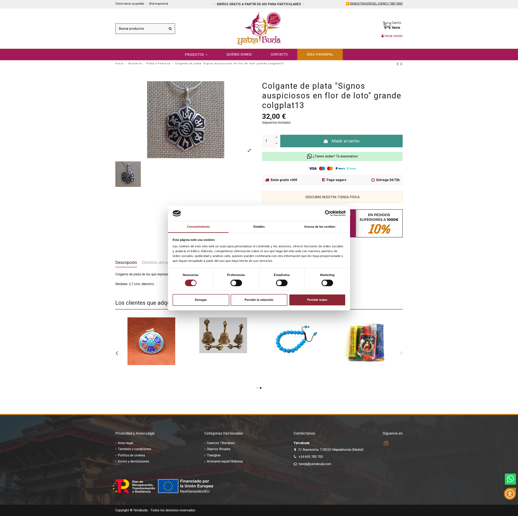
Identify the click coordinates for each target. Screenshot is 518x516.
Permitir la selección (259, 299)
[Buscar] (170, 28)
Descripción (126, 262)
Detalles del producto (162, 262)
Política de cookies (131, 455)
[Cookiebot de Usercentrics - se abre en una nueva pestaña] (328, 213)
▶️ (374, 3)
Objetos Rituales (218, 449)
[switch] (236, 283)
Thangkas (214, 455)
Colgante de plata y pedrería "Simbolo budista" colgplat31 (142, 375)
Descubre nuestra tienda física (332, 197)
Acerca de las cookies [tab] (319, 226)
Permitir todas (317, 299)
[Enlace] (398, 64)
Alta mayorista (158, 3)
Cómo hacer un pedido (130, 3)
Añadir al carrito (345, 141)
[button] (196, 54)
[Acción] (180, 324)
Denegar (201, 299)
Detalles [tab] (259, 226)
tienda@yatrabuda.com (314, 464)
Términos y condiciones (134, 449)
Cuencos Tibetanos (221, 443)
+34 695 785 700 (310, 457)
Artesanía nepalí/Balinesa (225, 461)
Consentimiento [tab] (198, 226)
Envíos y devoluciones (133, 461)
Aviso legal (125, 443)
